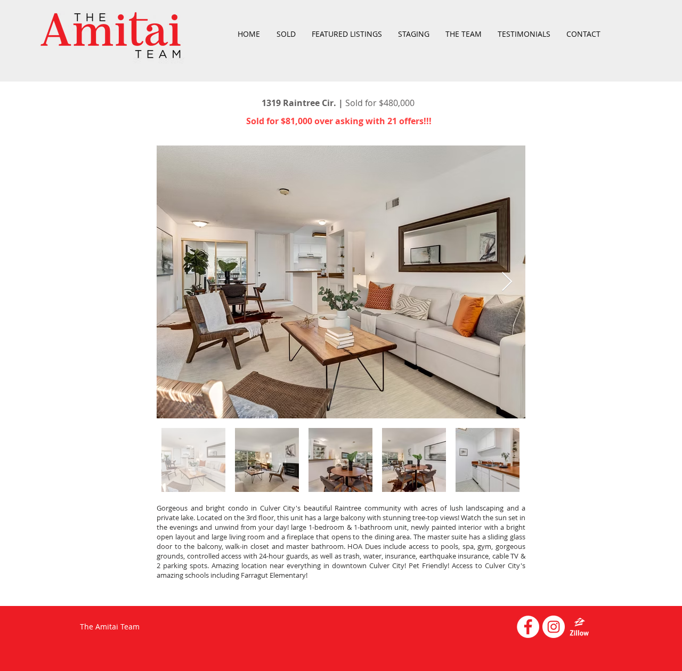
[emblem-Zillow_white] (579, 627)
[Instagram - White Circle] (553, 627)
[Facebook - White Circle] (528, 627)
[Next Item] (507, 282)
